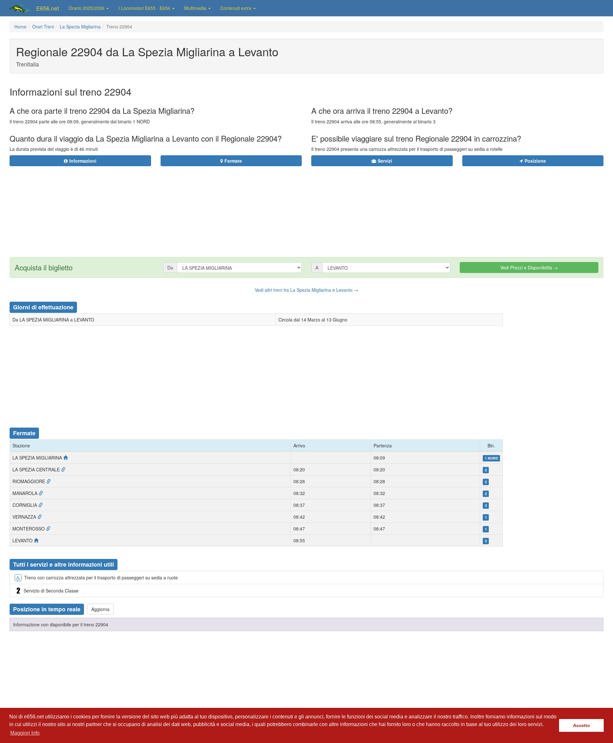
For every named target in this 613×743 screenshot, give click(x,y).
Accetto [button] (581, 725)
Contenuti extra (236, 8)
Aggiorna (100, 609)
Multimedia (196, 8)
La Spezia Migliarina (80, 26)
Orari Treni (43, 26)
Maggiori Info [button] (25, 733)
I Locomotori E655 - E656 (144, 8)
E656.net (47, 8)
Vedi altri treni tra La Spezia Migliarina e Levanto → (306, 290)
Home (20, 26)
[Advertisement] (345, 208)
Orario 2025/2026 (87, 8)
